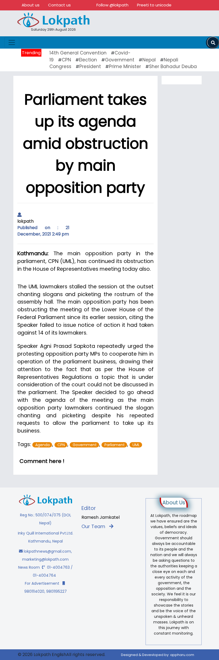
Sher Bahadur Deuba (173, 66)
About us (31, 5)
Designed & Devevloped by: (157, 654)
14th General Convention (78, 53)
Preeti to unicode (154, 5)
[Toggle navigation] (11, 42)
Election (88, 60)
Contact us (59, 5)
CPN (66, 60)
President (90, 66)
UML (136, 444)
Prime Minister (125, 66)
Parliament (114, 444)
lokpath (25, 221)
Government (119, 60)
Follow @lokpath (112, 5)
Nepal (149, 60)
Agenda (42, 444)
